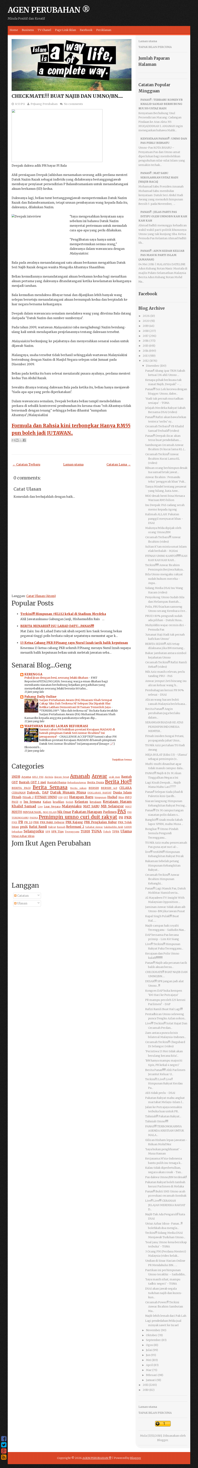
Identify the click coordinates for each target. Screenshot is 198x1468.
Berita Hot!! (118, 782)
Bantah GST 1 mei (32, 782)
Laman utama (73, 464)
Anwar (99, 776)
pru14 (24, 827)
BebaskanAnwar (76, 782)
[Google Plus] (3, 1451)
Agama (26, 777)
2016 (146, 340)
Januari (151, 1380)
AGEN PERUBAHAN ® (49, 10)
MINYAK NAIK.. (32, 812)
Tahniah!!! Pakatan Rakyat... (163, 1116)
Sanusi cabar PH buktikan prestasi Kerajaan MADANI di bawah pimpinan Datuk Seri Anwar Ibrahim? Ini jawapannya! (77, 733)
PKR (128, 817)
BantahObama (56, 782)
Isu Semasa (32, 802)
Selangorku (34, 831)
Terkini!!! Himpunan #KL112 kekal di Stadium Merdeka (63, 614)
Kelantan (81, 802)
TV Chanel (44, 30)
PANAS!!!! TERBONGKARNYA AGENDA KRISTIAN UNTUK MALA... (164, 1131)
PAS (121, 811)
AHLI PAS (38, 776)
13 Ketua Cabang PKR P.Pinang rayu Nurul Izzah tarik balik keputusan (74, 643)
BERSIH (94, 788)
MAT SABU (91, 806)
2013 (146, 355)
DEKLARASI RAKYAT (99, 792)
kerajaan (95, 802)
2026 (146, 316)
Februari (151, 1375)
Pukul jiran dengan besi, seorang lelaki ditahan (56, 677)
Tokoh (107, 831)
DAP (45, 792)
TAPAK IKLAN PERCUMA (155, 47)
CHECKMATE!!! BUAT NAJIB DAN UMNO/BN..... (67, 96)
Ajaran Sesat (61, 776)
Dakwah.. (34, 792)
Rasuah (61, 827)
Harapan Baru (81, 797)
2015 (145, 345)
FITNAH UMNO (46, 797)
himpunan (100, 797)
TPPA (115, 831)
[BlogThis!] (17, 440)
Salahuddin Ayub (113, 827)
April (149, 1365)
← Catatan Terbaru (26, 464)
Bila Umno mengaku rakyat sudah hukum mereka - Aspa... (164, 579)
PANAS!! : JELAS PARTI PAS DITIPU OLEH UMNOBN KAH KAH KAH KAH (162, 216)
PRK (36, 822)
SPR (47, 831)
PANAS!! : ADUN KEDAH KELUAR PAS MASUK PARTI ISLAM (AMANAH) (161, 255)
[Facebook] (3, 1439)
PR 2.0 (28, 822)
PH (121, 817)
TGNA (96, 831)
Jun (148, 1355)
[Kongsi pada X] (21, 440)
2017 (145, 336)
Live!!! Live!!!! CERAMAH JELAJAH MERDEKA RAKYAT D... (165, 1205)
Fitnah (16, 797)
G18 (60, 797)
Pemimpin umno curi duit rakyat (78, 817)
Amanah (80, 776)
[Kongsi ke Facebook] (24, 440)
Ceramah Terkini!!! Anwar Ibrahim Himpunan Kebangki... (162, 879)
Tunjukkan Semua (122, 759)
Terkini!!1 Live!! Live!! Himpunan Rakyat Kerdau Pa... (164, 1083)
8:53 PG (20, 104)
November (153, 1330)
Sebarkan (17, 831)
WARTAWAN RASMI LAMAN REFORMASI (56, 726)
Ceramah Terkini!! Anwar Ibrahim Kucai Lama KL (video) (162, 459)
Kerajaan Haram (117, 801)
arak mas (114, 776)
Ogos (149, 1345)
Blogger (162, 1440)
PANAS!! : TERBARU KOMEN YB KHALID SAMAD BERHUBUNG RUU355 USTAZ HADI (160, 104)
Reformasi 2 (75, 827)
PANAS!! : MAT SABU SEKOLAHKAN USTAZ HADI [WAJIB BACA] (158, 177)
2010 (146, 1390)
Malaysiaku (72, 806)
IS (21, 801)
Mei (148, 1360)
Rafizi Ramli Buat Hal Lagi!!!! (164, 1009)
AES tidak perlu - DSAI (160, 1093)
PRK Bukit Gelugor (52, 822)
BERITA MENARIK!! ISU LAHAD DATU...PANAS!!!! (57, 626)
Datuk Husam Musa (68, 792)
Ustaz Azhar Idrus (23, 836)
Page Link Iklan (65, 30)
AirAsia (49, 776)
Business (28, 30)
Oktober (151, 1335)
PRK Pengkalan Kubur (100, 822)
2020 (146, 321)
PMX (14, 822)
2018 (146, 331)
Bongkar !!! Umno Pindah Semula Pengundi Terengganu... (161, 833)
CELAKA (125, 788)
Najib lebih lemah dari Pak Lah (165, 1315)
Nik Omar (64, 812)
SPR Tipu (57, 831)
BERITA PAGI (21, 788)
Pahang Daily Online (40, 696)
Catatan (22, 896)
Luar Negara (52, 806)
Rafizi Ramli (38, 827)
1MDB (16, 777)
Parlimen (110, 812)
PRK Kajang (74, 822)
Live (40, 806)
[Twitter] (3, 1445)
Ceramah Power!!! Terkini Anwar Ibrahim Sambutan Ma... (164, 1307)
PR (20, 822)
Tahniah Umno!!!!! (156, 1121)
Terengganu (72, 831)
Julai (149, 1350)
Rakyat (52, 827)
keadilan (58, 802)
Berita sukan (78, 788)
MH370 (17, 812)
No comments (73, 104)
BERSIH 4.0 (109, 788)
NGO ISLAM (50, 812)
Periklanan (103, 30)
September (153, 1340)
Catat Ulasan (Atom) (41, 596)
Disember (152, 365)
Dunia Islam (122, 792)
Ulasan (21, 903)
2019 (146, 326)
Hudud (112, 797)
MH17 (128, 806)
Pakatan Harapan (87, 812)
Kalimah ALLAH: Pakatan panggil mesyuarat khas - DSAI (164, 519)
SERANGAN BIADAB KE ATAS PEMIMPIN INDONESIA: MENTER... (164, 727)
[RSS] (3, 1457)
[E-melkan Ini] (13, 440)
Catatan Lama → (119, 464)
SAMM (128, 827)
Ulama (126, 831)
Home (14, 30)
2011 (145, 1385)
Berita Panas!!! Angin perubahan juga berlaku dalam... (162, 713)
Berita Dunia (95, 782)
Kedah (69, 801)
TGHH (85, 831)
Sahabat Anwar (94, 827)
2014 (145, 350)
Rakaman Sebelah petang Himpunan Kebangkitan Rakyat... (162, 865)
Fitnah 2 (28, 797)
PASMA (34, 817)
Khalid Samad (24, 806)
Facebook (86, 30)
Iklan (121, 797)
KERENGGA (33, 674)
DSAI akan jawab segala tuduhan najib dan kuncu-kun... (163, 1293)
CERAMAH (19, 792)
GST (65, 797)
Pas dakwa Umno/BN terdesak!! (166, 1177)
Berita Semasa (50, 787)
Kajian (47, 802)
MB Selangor (112, 806)
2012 (146, 360)
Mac (149, 1370)
